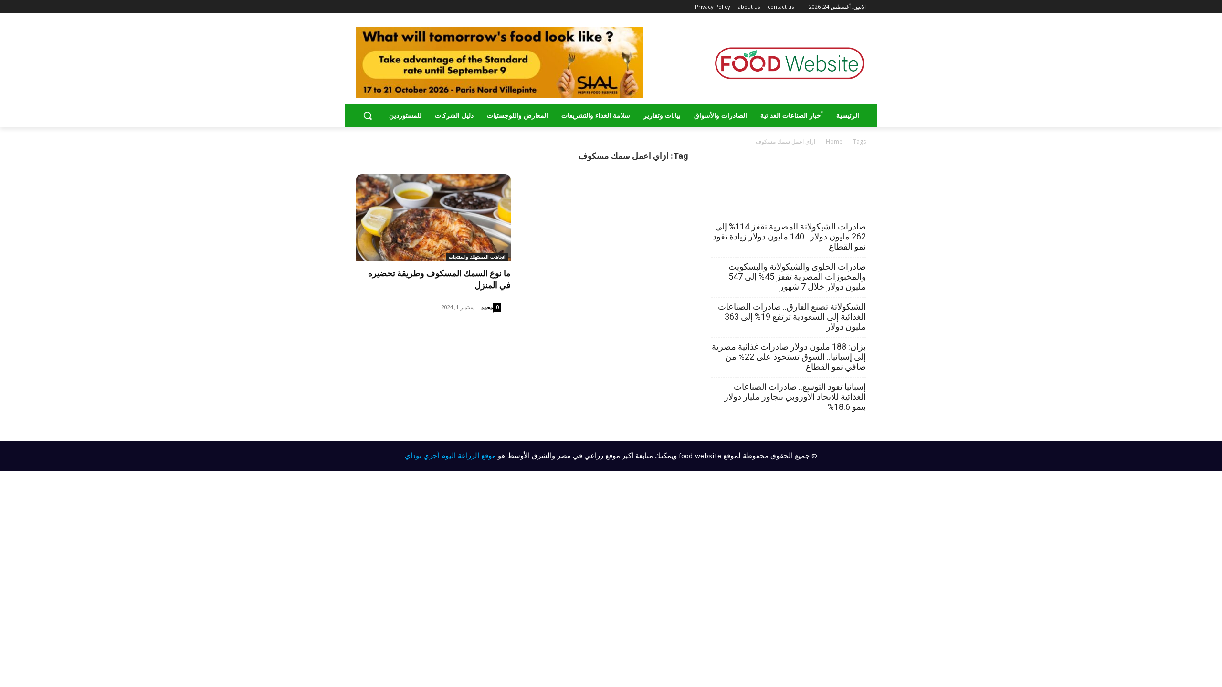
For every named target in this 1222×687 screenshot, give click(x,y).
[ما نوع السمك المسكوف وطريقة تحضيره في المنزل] (433, 217)
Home (834, 141)
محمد (487, 307)
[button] (367, 115)
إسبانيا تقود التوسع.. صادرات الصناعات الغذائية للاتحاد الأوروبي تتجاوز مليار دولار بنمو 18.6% (795, 397)
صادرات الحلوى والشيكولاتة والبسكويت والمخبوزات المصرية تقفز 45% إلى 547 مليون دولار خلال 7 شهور (797, 276)
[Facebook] (398, 6)
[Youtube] (361, 6)
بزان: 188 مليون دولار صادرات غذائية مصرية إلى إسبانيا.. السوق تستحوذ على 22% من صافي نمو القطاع (789, 357)
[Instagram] (385, 6)
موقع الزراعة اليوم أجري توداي (450, 455)
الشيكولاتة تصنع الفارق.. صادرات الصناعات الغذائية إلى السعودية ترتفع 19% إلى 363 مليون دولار (792, 317)
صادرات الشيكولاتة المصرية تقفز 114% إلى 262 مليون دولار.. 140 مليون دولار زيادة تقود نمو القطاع (789, 236)
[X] (372, 6)
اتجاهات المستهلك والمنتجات (477, 256)
